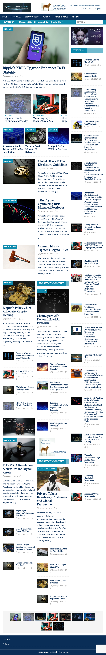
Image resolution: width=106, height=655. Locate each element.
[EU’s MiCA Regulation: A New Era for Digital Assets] (19, 450)
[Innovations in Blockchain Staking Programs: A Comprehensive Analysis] (58, 626)
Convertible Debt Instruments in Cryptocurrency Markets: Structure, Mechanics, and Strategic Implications (92, 142)
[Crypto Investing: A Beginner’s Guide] (42, 599)
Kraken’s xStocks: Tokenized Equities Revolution (13, 149)
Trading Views (61, 17)
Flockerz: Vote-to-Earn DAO (92, 60)
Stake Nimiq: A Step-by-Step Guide (59, 550)
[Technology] (19, 211)
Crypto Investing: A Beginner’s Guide (58, 597)
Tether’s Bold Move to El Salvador (32, 149)
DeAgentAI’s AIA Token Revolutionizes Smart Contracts (25, 355)
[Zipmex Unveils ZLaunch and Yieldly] (28, 617)
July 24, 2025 (91, 65)
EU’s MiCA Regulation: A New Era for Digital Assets (18, 468)
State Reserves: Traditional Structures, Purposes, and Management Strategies (93, 309)
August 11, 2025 (92, 79)
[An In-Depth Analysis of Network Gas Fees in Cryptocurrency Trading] (76, 438)
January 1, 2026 (92, 499)
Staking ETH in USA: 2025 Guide (25, 372)
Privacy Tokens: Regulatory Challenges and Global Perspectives (52, 499)
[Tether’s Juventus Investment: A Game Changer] (42, 367)
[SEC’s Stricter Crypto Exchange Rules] (8, 390)
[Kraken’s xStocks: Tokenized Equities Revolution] (13, 136)
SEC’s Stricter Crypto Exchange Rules (25, 388)
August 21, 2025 (92, 152)
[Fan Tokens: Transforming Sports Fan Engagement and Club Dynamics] (42, 385)
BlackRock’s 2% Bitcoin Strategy (91, 262)
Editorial (16, 17)
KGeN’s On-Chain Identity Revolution (24, 404)
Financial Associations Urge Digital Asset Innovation (92, 458)
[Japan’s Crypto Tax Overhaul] (8, 566)
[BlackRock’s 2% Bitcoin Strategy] (76, 264)
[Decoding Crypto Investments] (76, 497)
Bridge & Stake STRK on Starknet (57, 148)
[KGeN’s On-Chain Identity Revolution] (8, 406)
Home (4, 17)
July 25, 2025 (91, 346)
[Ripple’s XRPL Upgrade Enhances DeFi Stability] (36, 45)
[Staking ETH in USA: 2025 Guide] (8, 374)
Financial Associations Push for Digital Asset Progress (59, 406)
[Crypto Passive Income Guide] (76, 77)
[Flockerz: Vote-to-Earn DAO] (76, 63)
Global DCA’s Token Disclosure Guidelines (52, 163)
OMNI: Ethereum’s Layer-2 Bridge (24, 530)
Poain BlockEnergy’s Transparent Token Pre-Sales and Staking (46, 121)
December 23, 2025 (93, 232)
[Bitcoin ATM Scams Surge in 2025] (19, 104)
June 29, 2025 (91, 390)
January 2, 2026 (11, 318)
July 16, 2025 (91, 266)
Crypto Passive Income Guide (90, 74)
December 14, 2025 (93, 483)
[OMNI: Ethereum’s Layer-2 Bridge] (8, 532)
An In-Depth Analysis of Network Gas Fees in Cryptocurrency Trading (93, 438)
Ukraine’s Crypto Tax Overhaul (92, 122)
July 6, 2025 (91, 127)
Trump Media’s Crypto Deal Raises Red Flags (92, 227)
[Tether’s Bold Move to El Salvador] (35, 136)
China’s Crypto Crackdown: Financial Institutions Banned (25, 547)
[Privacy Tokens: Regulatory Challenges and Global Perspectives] (53, 479)
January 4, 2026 (11, 76)
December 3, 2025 (93, 465)
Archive (75, 17)
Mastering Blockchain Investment (89, 478)
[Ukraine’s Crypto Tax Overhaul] (76, 124)
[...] (4, 344)
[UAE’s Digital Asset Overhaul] (42, 426)
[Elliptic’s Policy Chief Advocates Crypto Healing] (19, 293)
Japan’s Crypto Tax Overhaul (24, 564)
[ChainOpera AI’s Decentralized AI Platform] (53, 301)
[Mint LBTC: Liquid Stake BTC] (42, 567)
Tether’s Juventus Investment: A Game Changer (58, 366)
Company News (32, 17)
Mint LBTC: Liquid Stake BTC (58, 565)
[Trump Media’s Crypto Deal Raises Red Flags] (76, 228)
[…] (44, 86)
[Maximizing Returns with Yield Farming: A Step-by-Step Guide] (76, 246)
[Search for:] (89, 21)
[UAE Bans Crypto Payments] (42, 583)
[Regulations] (19, 257)
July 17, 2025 (91, 216)
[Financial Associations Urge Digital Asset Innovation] (76, 458)
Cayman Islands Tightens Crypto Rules (53, 248)
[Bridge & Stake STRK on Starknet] (58, 136)
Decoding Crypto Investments (92, 495)
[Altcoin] (19, 171)
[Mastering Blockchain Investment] (76, 479)
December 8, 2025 (93, 360)
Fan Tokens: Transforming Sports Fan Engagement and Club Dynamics (59, 386)
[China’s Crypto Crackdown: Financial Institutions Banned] (8, 548)
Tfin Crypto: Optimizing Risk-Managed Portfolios (51, 203)
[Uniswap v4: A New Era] (76, 358)
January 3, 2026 (46, 168)
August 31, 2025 (92, 250)
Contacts (6, 639)
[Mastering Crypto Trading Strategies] (52, 617)
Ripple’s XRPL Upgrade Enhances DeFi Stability (34, 70)
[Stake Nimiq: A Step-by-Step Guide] (42, 552)
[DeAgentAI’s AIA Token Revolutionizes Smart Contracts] (8, 356)
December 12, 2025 (93, 424)
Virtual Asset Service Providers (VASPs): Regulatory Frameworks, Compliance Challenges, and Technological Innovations (93, 335)
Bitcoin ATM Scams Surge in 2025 (16, 119)
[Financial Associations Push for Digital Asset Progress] (42, 406)
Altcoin (46, 17)
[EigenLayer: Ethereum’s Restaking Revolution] (8, 514)
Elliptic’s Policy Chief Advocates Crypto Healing (17, 311)
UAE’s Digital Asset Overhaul (58, 424)
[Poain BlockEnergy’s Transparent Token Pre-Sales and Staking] (47, 104)
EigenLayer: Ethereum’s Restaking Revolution (25, 513)
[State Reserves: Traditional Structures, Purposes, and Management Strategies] (76, 307)
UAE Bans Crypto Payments (58, 581)
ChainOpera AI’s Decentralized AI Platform (48, 319)
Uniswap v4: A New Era (93, 356)
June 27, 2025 (91, 113)
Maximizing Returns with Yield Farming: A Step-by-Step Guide (93, 245)
